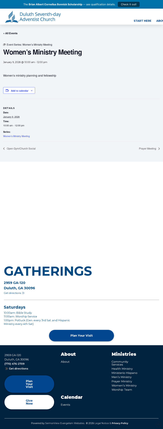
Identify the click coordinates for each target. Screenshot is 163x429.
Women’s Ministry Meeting (16, 136)
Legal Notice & (111, 423)
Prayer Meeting (148, 148)
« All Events (10, 33)
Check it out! (128, 4)
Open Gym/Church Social (21, 148)
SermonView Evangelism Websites (64, 423)
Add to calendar (19, 90)
